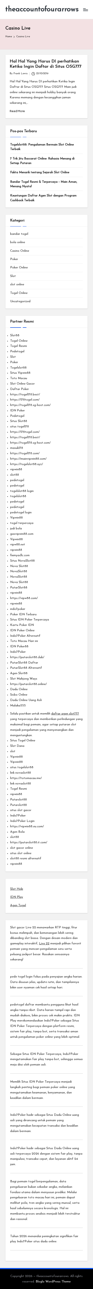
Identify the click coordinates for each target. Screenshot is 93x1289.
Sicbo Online (18, 694)
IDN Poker (17, 410)
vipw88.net (17, 544)
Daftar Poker (19, 389)
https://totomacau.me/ (26, 778)
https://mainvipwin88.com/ (28, 458)
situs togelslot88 (21, 767)
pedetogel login (21, 512)
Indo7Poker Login (22, 821)
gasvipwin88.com (21, 534)
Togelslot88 (18, 367)
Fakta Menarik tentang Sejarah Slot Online (39, 172)
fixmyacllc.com (20, 555)
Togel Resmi (18, 346)
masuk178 (16, 448)
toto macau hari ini (41, 1197)
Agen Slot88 (19, 673)
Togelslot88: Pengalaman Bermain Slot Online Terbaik (42, 147)
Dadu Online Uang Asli (26, 700)
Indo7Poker (18, 651)
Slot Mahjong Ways (23, 678)
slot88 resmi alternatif (25, 858)
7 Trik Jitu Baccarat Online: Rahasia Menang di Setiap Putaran (42, 161)
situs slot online (20, 853)
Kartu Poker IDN (22, 625)
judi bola (16, 528)
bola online (17, 242)
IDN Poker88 (19, 646)
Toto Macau (18, 378)
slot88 (14, 474)
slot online (17, 284)
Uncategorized (20, 301)
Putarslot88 (18, 799)
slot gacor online (21, 847)
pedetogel (17, 480)
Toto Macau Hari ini (24, 641)
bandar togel (19, 234)
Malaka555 (18, 705)
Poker (14, 259)
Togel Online (19, 293)
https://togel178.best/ (25, 394)
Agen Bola (17, 831)
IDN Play (16, 897)
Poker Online (19, 267)
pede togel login (21, 976)
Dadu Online (19, 689)
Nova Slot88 (19, 566)
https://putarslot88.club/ (27, 657)
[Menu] (85, 9)
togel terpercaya (21, 523)
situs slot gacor (20, 810)
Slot (13, 276)
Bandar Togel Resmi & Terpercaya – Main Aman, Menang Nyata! (43, 184)
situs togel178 (19, 426)
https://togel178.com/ (25, 453)
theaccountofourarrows (42, 9)
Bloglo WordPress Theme (53, 1281)
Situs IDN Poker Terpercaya (29, 619)
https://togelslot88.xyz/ (26, 464)
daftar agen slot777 (65, 713)
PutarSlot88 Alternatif (26, 667)
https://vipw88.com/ (24, 598)
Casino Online (19, 250)
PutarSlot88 (18, 587)
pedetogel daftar (22, 1004)
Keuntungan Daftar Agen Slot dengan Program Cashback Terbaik (43, 198)
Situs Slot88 (18, 421)
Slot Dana (17, 746)
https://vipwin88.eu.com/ (27, 826)
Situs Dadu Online (58, 1115)
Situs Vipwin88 (20, 372)
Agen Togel (18, 905)
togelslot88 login (22, 491)
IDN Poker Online (22, 630)
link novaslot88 (20, 772)
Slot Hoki (16, 889)
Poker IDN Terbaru (23, 614)
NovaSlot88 (18, 571)
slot (12, 751)
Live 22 (44, 943)
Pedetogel (17, 351)
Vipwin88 (16, 517)
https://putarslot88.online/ (28, 684)
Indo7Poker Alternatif (25, 635)
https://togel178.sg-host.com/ (30, 405)
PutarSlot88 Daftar (24, 662)
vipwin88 (16, 469)
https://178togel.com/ (25, 399)
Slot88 (14, 335)
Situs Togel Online (22, 740)
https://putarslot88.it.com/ (28, 842)
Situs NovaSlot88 (22, 560)
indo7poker (17, 609)
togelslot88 (18, 496)
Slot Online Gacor (22, 383)
